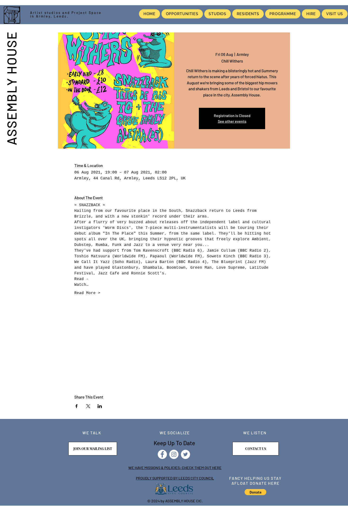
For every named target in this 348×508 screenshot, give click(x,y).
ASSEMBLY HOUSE (11, 88)
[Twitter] (185, 454)
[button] (255, 492)
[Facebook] (162, 454)
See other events (232, 121)
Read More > (87, 293)
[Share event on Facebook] (76, 406)
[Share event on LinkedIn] (100, 406)
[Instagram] (173, 454)
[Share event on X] (88, 406)
